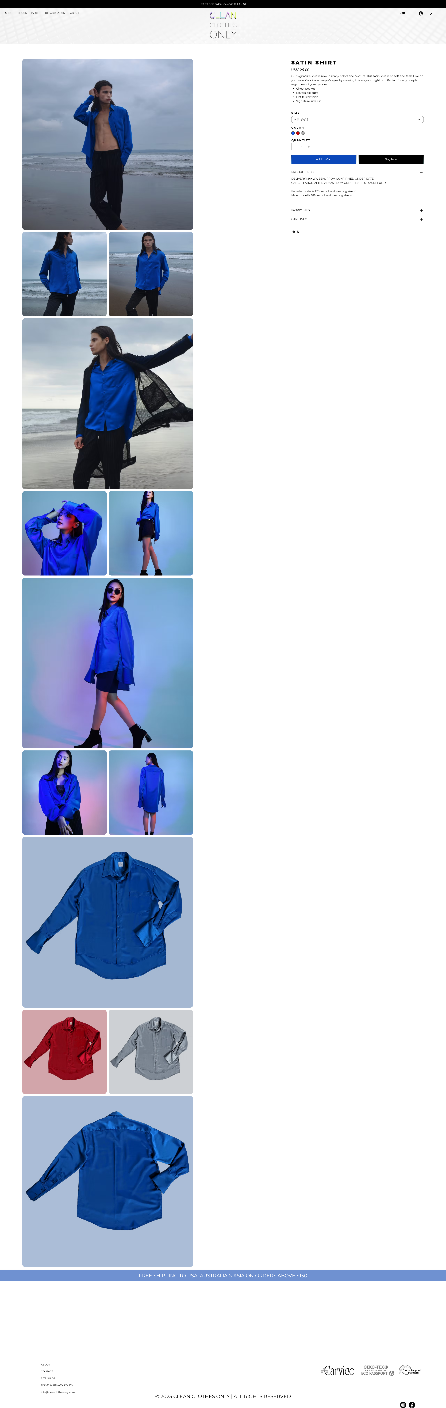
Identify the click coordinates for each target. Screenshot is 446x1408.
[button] (402, 13)
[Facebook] (293, 231)
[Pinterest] (298, 231)
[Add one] (308, 146)
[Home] (23, 50)
